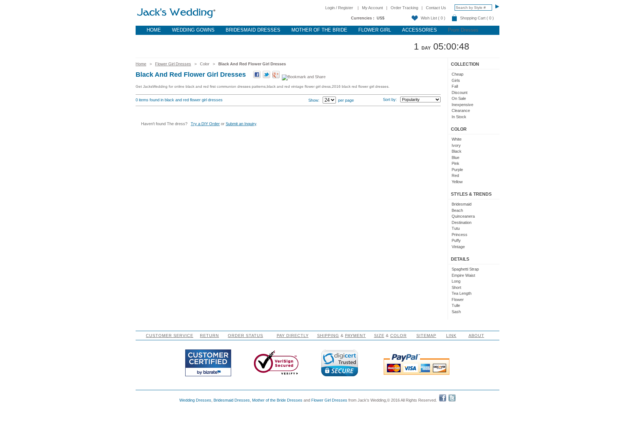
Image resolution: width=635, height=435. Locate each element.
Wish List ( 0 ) (433, 18)
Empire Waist (463, 275)
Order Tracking (404, 8)
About (476, 335)
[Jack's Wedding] (177, 18)
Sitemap (426, 335)
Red (455, 175)
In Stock (459, 117)
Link (451, 335)
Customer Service (169, 335)
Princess (459, 234)
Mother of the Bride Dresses (277, 400)
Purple (457, 169)
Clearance (461, 110)
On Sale (459, 98)
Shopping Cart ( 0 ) (477, 18)
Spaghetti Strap (465, 269)
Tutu (456, 228)
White (457, 139)
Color (398, 335)
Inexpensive (462, 104)
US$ (380, 18)
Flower (458, 299)
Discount (459, 92)
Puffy (456, 240)
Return (209, 335)
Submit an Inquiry (241, 124)
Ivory (456, 145)
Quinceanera (463, 216)
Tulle (456, 305)
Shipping (328, 335)
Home (154, 30)
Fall (455, 86)
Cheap (457, 74)
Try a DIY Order (205, 124)
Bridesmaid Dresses (253, 30)
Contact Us (436, 8)
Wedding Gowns (193, 30)
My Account (372, 8)
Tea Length (461, 293)
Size (379, 335)
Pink (455, 163)
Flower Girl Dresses (173, 64)
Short (456, 287)
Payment (355, 335)
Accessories (419, 30)
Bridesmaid (461, 204)
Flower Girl (374, 30)
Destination (461, 222)
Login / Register (339, 8)
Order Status (245, 335)
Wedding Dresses (195, 400)
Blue (455, 157)
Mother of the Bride (319, 30)
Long (456, 281)
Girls (456, 80)
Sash (456, 311)
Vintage (458, 246)
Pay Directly (293, 335)
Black (457, 151)
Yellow (457, 182)
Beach (457, 210)
